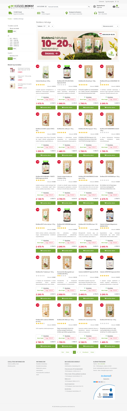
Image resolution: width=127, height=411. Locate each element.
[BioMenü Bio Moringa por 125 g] (88, 119)
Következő (85, 352)
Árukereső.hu (106, 379)
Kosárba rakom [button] (46, 107)
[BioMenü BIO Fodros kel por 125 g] (46, 215)
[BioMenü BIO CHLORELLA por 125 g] (88, 215)
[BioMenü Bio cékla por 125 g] (67, 119)
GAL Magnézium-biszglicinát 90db (25, 84)
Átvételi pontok (11, 366)
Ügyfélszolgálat (109, 1)
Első (63, 352)
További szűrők (13, 26)
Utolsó (92, 352)
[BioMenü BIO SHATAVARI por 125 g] (110, 167)
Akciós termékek (14, 28)
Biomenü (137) (14, 55)
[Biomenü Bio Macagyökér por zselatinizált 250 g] (67, 262)
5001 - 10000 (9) (14, 45)
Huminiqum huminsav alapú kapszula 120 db (24, 69)
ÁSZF (37, 374)
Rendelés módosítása (41, 364)
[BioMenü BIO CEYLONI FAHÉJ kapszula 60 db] (67, 71)
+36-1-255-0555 (101, 364)
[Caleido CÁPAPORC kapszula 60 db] (110, 262)
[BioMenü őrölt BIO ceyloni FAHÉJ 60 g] (46, 119)
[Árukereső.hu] (106, 376)
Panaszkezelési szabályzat (43, 372)
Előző (67, 352)
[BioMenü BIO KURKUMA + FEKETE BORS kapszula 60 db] (46, 167)
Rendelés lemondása (41, 366)
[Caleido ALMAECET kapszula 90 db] (88, 262)
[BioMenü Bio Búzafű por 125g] (88, 71)
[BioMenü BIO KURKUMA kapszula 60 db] (67, 215)
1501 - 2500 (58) (14, 42)
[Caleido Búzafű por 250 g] (46, 71)
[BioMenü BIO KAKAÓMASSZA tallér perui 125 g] (88, 167)
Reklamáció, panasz (41, 368)
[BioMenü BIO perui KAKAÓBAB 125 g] (110, 71)
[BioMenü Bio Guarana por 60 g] (88, 310)
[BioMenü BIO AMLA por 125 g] (67, 310)
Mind (14, 31)
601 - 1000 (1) (13, 38)
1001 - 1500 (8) (14, 40)
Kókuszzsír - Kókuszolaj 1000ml (24, 76)
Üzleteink (101, 1)
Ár (8, 36)
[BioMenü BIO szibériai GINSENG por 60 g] (46, 310)
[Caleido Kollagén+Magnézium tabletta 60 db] (110, 215)
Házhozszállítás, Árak (13, 364)
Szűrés (10, 31)
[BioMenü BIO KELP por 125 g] (110, 310)
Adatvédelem (39, 370)
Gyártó (10, 53)
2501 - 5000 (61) (14, 44)
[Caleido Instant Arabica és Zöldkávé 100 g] (67, 167)
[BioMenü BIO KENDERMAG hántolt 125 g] (110, 119)
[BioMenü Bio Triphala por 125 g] (46, 262)
